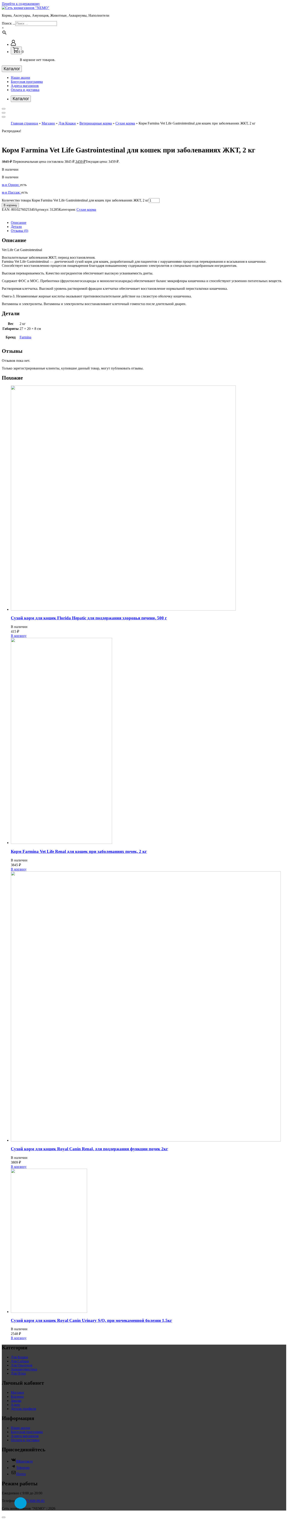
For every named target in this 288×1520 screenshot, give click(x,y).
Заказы (16, 1400)
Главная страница (24, 123)
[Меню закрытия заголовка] (3, 112)
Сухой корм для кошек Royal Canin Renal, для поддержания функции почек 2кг (89, 1148)
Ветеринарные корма (95, 123)
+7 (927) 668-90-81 (31, 1501)
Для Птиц (18, 1373)
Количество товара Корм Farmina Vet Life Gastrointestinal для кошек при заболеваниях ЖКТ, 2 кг (75, 200)
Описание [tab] (18, 222)
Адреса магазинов (25, 86)
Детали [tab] (16, 227)
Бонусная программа (27, 82)
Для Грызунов (21, 1365)
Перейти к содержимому (21, 4)
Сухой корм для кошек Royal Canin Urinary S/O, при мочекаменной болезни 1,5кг (91, 1320)
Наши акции (20, 77)
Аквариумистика (24, 1369)
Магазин (48, 123)
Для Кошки (67, 123)
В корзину (10, 205)
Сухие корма (125, 123)
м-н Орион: (11, 185)
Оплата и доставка (25, 90)
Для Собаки (20, 1361)
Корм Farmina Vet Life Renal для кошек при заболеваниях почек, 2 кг (79, 851)
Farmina (25, 337)
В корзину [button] (19, 636)
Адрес (15, 1405)
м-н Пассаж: (11, 192)
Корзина (17, 1396)
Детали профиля (23, 1409)
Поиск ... (8, 23)
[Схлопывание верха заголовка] (3, 117)
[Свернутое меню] (3, 108)
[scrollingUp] (3, 1517)
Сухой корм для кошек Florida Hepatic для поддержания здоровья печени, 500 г (89, 618)
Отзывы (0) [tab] (19, 231)
